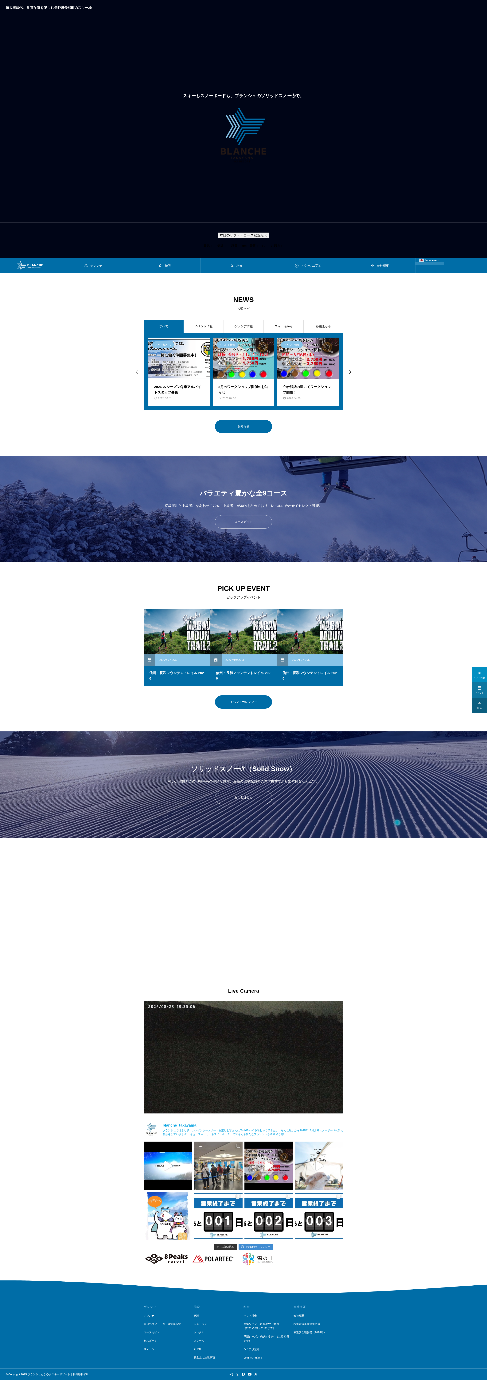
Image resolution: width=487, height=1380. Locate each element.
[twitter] (237, 1374)
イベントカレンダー (243, 701)
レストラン (200, 1323)
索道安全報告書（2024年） (310, 1332)
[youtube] (249, 1374)
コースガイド (243, 521)
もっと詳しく (243, 797)
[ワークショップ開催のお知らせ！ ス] (268, 1166)
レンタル (199, 1332)
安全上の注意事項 (204, 1357)
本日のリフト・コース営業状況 (162, 1323)
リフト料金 (250, 1315)
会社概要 (299, 1315)
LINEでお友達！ (253, 1357)
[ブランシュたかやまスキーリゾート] (30, 265)
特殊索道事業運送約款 (307, 1323)
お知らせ (243, 426)
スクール (199, 1340)
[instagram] (231, 1374)
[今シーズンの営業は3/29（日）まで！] (268, 1216)
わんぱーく (150, 1340)
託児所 (198, 1349)
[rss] (255, 1374)
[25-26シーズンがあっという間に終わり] (319, 1166)
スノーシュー (152, 1349)
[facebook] (243, 1374)
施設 (196, 1315)
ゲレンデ (149, 1315)
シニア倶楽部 (251, 1349)
